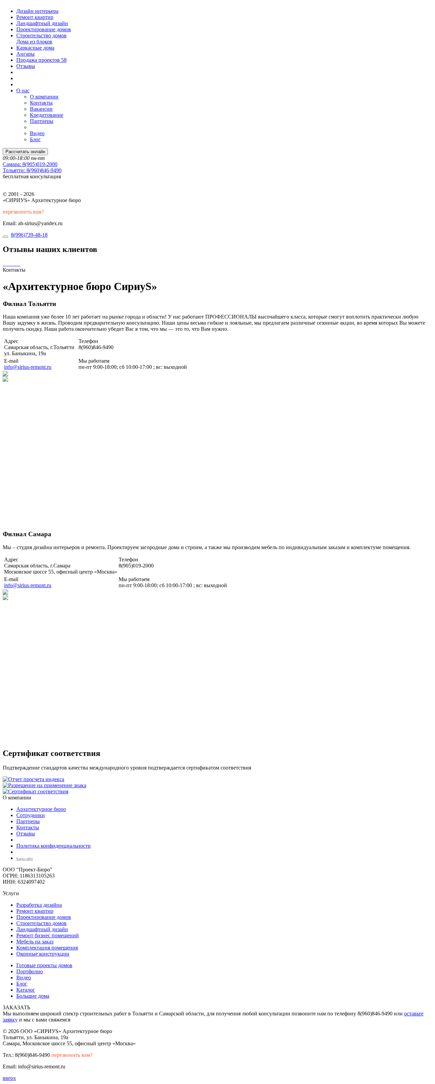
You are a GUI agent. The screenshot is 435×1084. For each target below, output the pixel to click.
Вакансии (41, 109)
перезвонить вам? (23, 212)
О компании (44, 97)
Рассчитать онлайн (25, 151)
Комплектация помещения (47, 948)
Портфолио (29, 971)
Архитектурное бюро (41, 809)
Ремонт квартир (34, 17)
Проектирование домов (43, 29)
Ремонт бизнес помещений (47, 935)
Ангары (25, 54)
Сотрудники (30, 815)
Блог (35, 139)
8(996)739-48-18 (29, 235)
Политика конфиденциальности (53, 846)
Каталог (25, 990)
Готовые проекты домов (44, 965)
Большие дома (32, 996)
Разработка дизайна (39, 905)
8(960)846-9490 (32, 170)
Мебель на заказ (34, 941)
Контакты (41, 103)
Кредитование (46, 115)
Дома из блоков (34, 41)
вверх (9, 1078)
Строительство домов (41, 35)
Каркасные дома (35, 48)
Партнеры (41, 121)
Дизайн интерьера (37, 11)
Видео (37, 133)
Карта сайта (24, 859)
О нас (23, 90)
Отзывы (25, 66)
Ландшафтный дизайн (42, 23)
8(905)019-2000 (30, 164)
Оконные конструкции (42, 954)
